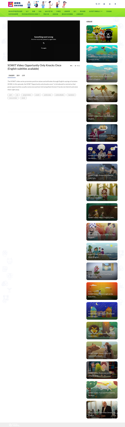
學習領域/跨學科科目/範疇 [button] (30, 14)
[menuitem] (16, 11)
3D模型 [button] (58, 11)
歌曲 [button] (40, 11)
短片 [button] (27, 11)
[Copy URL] (43, 43)
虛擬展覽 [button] (67, 11)
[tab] (12, 75)
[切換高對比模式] (115, 4)
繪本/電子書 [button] (49, 11)
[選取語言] (109, 4)
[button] (98, 4)
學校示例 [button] (46, 14)
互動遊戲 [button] (109, 11)
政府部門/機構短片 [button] (95, 11)
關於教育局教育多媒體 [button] (15, 11)
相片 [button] (75, 11)
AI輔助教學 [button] (79, 14)
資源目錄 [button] (55, 14)
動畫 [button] (33, 11)
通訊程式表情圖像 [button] (67, 14)
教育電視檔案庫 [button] (13, 14)
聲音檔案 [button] (82, 11)
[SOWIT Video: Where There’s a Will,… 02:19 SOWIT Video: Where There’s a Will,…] (101, 212)
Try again (43, 48)
